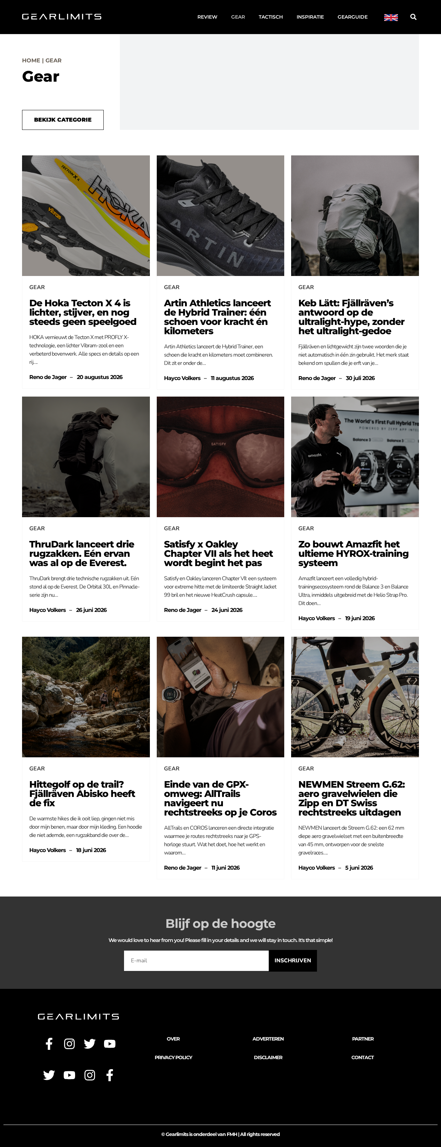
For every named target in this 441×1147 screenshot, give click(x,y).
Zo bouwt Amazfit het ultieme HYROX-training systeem (353, 554)
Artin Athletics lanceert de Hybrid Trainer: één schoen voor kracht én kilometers (217, 317)
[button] (413, 16)
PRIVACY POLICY (173, 1057)
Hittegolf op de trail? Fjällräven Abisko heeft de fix (82, 794)
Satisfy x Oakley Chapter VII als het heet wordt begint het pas (218, 554)
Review (207, 17)
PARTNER (362, 1039)
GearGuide (353, 17)
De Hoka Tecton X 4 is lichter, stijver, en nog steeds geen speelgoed (82, 312)
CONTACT (362, 1057)
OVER (173, 1039)
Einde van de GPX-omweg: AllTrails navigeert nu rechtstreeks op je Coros (220, 798)
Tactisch (271, 17)
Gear (238, 17)
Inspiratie (310, 17)
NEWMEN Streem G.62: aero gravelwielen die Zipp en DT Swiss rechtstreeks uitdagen (351, 798)
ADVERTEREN (268, 1039)
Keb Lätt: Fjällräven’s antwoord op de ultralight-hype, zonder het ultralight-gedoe (351, 317)
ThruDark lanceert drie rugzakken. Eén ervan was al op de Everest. (81, 554)
